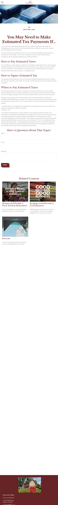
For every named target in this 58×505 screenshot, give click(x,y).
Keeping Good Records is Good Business (42, 204)
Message (3, 151)
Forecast (6, 238)
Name (3, 133)
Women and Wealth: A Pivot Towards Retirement (14, 204)
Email (2, 142)
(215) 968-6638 (10, 497)
